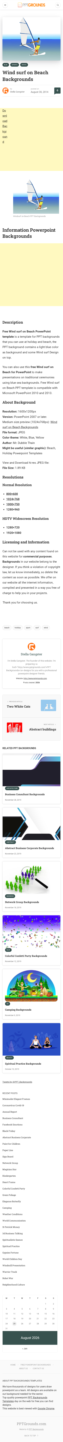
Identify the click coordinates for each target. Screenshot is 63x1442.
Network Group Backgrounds (22, 902)
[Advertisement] (31, 139)
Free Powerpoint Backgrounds (36, 1365)
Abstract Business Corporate (16, 1137)
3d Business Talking (12, 1233)
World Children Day (12, 1259)
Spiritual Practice (11, 1246)
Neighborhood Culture (13, 1284)
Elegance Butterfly (11, 1201)
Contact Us (38, 1368)
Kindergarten (9, 1175)
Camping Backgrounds (18, 1009)
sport (28, 628)
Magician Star (9, 1169)
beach (6, 628)
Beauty (9, 1057)
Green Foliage (9, 1195)
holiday (18, 628)
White (24, 65)
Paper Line (7, 1150)
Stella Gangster (17, 92)
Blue (5, 65)
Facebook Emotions (12, 1124)
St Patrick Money (11, 1227)
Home (13, 1365)
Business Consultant (12, 1118)
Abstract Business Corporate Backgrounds (29, 848)
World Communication (14, 1220)
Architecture (12, 788)
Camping (7, 1207)
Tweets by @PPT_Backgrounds (17, 1082)
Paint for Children (11, 1143)
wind (46, 628)
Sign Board (7, 1156)
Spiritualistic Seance (12, 1239)
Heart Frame (8, 1182)
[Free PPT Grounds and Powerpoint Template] (31, 5)
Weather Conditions (12, 1214)
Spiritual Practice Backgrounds (23, 1063)
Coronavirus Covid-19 (13, 1105)
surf (37, 628)
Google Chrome (46, 1408)
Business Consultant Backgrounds (25, 794)
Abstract (10, 842)
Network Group (10, 1163)
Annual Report (9, 1111)
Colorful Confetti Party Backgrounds (26, 955)
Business (10, 896)
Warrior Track (9, 1271)
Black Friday (8, 1131)
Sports (14, 65)
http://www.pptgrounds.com (35, 678)
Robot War (7, 1278)
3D (8, 1004)
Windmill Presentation (13, 1265)
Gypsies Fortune (10, 1252)
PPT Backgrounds (36, 1429)
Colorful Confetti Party (13, 1188)
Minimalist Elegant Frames (16, 1099)
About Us (23, 1368)
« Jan (24, 1348)
